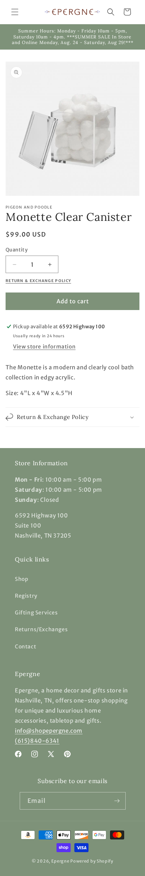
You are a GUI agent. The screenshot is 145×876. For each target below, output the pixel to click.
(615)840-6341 (37, 740)
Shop (21, 579)
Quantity (17, 250)
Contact (25, 646)
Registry (26, 595)
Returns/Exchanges (41, 629)
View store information (44, 346)
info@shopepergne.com (49, 730)
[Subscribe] (117, 801)
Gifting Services (36, 612)
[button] (15, 12)
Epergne (60, 861)
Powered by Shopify (91, 861)
